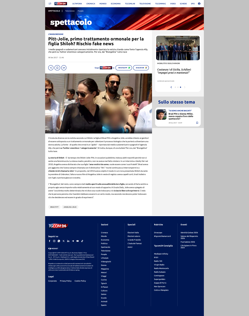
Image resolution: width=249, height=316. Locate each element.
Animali (104, 301)
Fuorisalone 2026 (188, 242)
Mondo (104, 236)
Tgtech (104, 283)
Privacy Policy (65, 281)
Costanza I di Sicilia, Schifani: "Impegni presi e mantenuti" (174, 71)
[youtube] (77, 241)
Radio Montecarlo (161, 268)
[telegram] (73, 241)
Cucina (104, 280)
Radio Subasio (159, 272)
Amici (130, 247)
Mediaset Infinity (161, 254)
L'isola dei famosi (135, 243)
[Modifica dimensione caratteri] (63, 67)
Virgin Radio (159, 265)
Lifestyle (104, 258)
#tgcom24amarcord (162, 236)
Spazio (103, 305)
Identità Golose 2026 (189, 233)
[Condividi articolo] (50, 67)
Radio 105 (158, 261)
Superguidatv (159, 279)
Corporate (52, 281)
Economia (105, 240)
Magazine (105, 269)
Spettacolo (105, 247)
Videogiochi (106, 262)
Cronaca (104, 233)
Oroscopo (158, 233)
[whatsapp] (59, 241)
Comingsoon (159, 276)
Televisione (105, 251)
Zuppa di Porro (160, 283)
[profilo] (199, 3)
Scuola (103, 298)
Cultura (104, 291)
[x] (63, 241)
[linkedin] (68, 241)
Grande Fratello (134, 240)
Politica (104, 243)
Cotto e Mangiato (161, 290)
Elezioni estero (134, 236)
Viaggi (103, 276)
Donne (103, 265)
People (104, 254)
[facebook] (49, 241)
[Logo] (60, 3)
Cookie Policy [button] (80, 281)
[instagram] (54, 241)
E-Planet (104, 287)
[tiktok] (82, 241)
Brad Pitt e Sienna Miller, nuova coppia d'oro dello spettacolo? (181, 116)
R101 (156, 257)
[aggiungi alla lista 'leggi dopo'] (57, 67)
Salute (103, 294)
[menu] (49, 3)
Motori (104, 272)
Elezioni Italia (133, 233)
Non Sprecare (159, 286)
